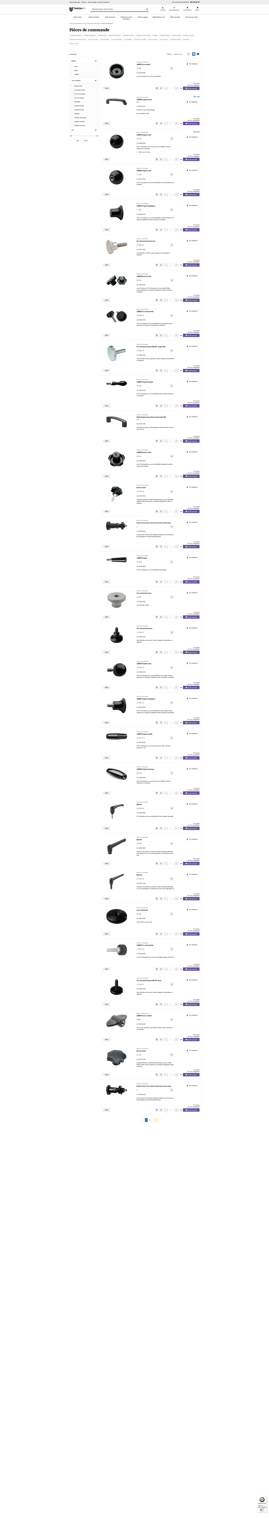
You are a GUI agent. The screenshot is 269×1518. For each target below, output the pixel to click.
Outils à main (77, 17)
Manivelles (186, 39)
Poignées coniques (188, 35)
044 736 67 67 (195, 2)
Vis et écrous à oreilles (140, 39)
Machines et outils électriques (126, 18)
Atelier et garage (143, 17)
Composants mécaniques (93, 23)
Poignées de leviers (128, 35)
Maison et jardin (175, 17)
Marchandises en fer (159, 17)
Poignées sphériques (75, 35)
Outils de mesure (110, 17)
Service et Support (92, 2)
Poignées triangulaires (115, 35)
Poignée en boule (176, 35)
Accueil (71, 23)
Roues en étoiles (152, 39)
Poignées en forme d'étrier (143, 35)
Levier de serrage (93, 39)
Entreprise (83, 2)
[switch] (262, 1510)
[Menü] (265, 1497)
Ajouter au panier (192, 88)
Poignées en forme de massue (78, 39)
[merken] (161, 88)
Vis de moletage (104, 39)
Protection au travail (191, 17)
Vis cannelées (128, 39)
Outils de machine (93, 17)
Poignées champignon (90, 35)
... (152, 1120)
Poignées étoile (102, 35)
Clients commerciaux (74, 2)
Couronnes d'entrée (175, 39)
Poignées (155, 35)
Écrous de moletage (116, 39)
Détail (106, 88)
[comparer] (156, 88)
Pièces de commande (142, 62)
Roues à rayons (164, 39)
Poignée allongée (164, 35)
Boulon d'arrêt (74, 43)
